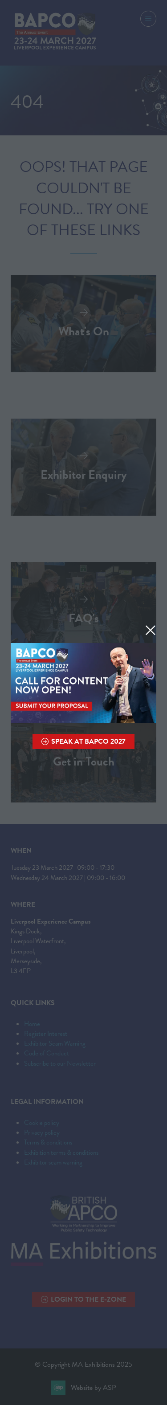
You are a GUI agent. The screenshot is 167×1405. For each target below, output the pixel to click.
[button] (150, 630)
